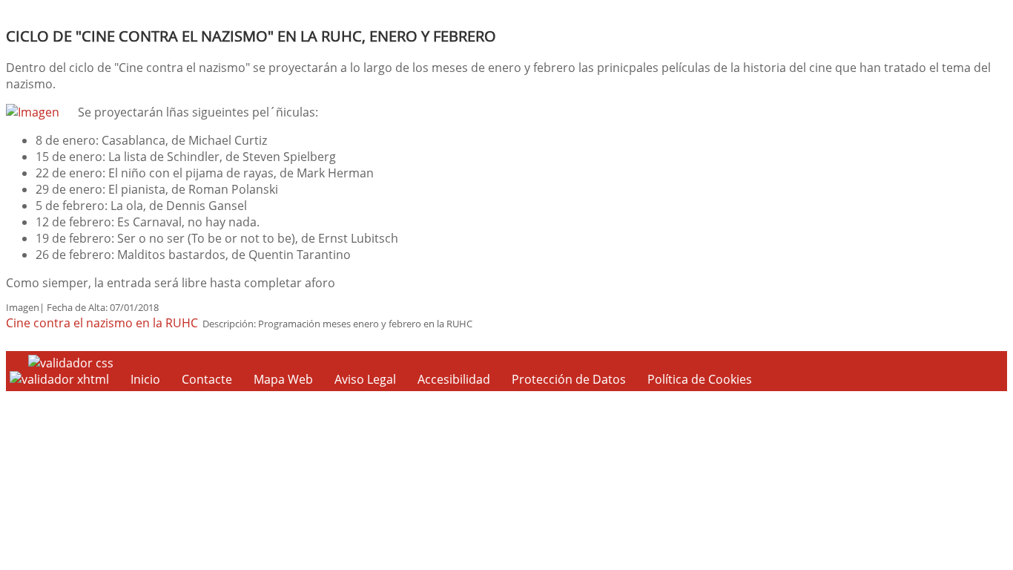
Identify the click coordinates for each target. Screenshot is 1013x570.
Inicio (145, 379)
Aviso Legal (365, 379)
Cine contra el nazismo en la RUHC (102, 323)
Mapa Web (283, 379)
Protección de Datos (569, 379)
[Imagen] (32, 112)
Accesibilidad (454, 379)
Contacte (207, 379)
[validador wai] (61, 379)
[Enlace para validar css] (70, 363)
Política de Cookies (699, 379)
